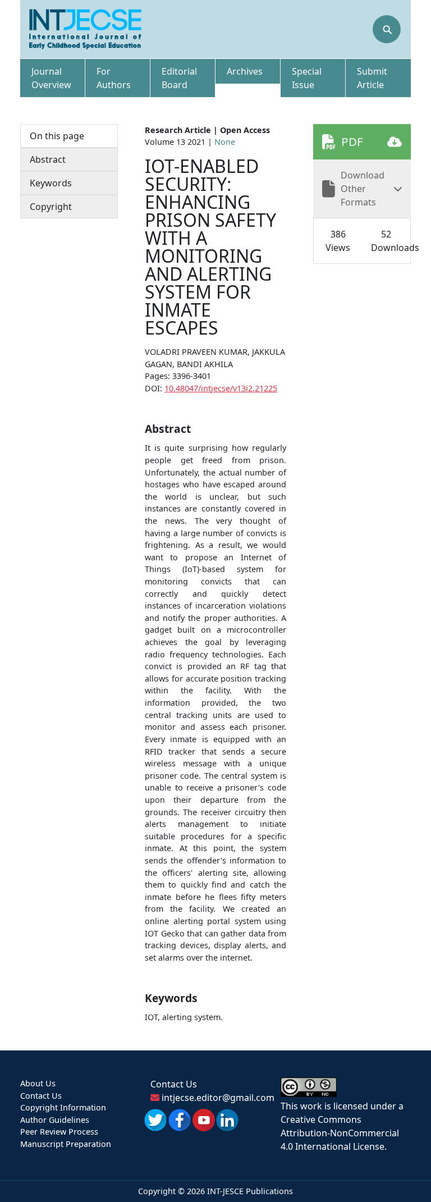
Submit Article (372, 78)
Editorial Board (179, 78)
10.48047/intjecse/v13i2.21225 (220, 388)
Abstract (48, 159)
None (224, 141)
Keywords (51, 183)
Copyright (51, 206)
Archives (245, 71)
